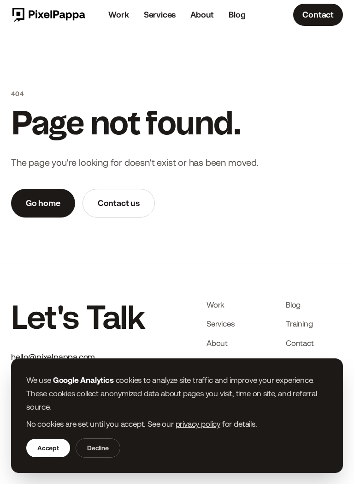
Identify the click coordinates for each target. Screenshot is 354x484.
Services (160, 14)
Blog (237, 14)
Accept (48, 448)
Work (118, 14)
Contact (318, 14)
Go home (43, 203)
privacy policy (198, 424)
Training (299, 323)
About (202, 14)
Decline (98, 448)
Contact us (119, 203)
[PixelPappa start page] (48, 14)
